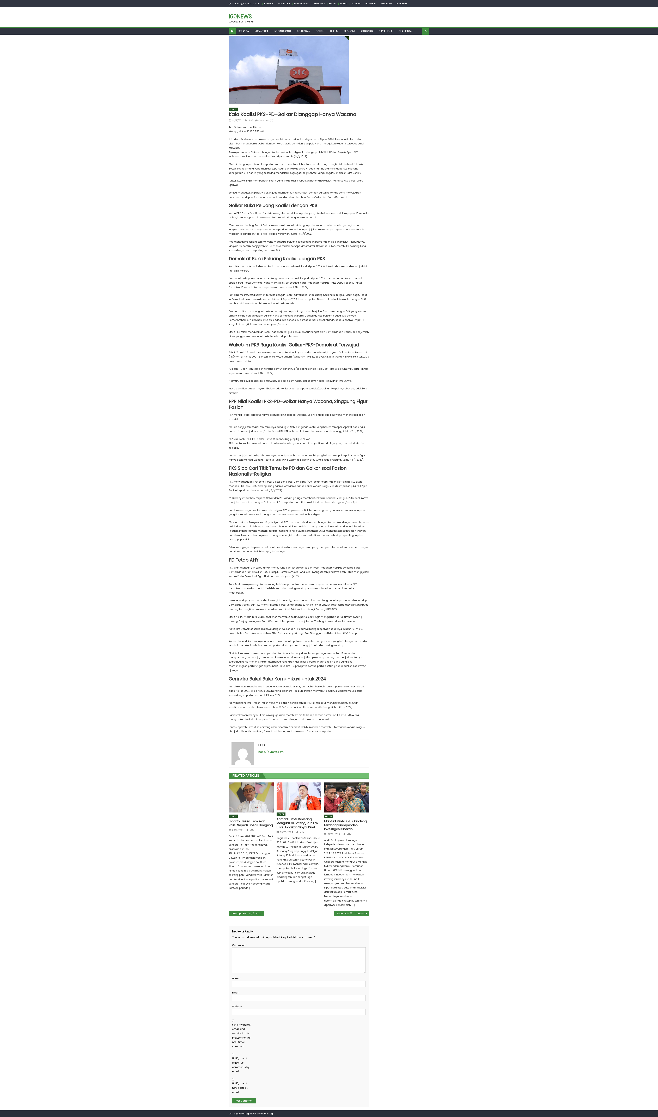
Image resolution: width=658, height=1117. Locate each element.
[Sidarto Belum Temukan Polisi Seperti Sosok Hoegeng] (251, 797)
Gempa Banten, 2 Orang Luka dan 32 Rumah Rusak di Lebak (248, 913)
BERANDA (268, 3)
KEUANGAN (370, 3)
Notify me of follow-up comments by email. (240, 1065)
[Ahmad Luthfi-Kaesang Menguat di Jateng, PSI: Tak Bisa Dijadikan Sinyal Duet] (299, 796)
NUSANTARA (284, 3)
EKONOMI (356, 3)
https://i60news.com (271, 751)
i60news (240, 16)
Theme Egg (266, 1113)
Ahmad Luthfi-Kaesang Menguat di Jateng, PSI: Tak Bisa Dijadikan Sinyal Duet (297, 823)
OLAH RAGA (401, 3)
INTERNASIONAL (301, 3)
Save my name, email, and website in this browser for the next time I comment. (241, 1035)
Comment (239, 945)
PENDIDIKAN (319, 3)
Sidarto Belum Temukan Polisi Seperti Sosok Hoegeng (251, 823)
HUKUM (343, 3)
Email (236, 992)
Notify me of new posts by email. (240, 1088)
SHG (250, 120)
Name (236, 978)
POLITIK (332, 3)
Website (237, 1006)
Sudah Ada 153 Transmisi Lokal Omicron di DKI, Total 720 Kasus (353, 913)
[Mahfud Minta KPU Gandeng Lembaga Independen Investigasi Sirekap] (346, 797)
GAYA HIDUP (386, 3)
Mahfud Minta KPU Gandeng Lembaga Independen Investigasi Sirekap (345, 825)
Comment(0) (265, 120)
